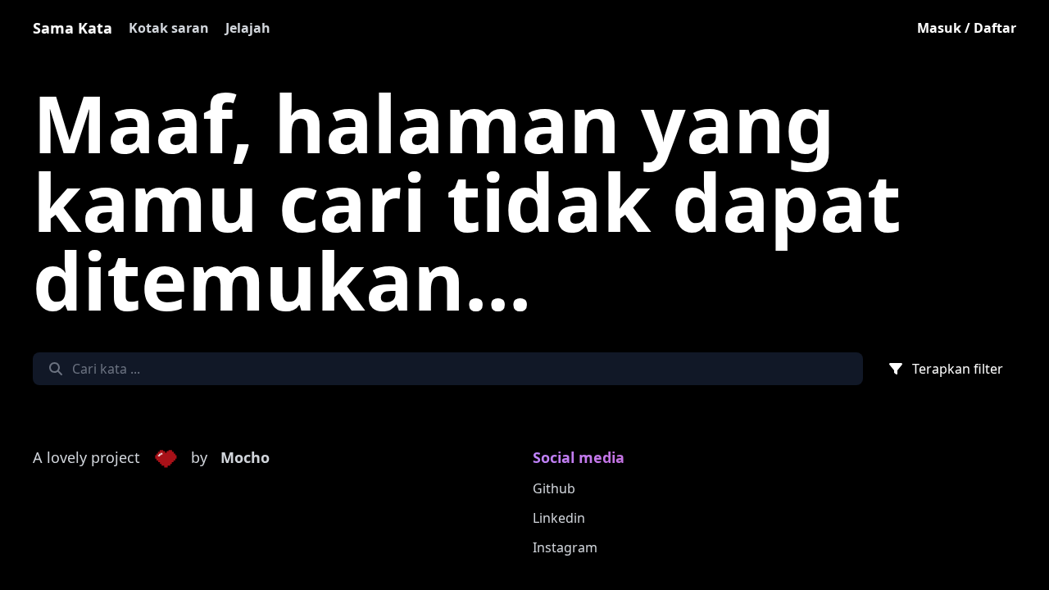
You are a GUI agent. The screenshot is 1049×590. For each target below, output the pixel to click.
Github (554, 488)
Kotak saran (169, 28)
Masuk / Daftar (966, 28)
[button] (165, 458)
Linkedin (559, 518)
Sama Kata (72, 28)
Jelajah (247, 28)
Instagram (565, 547)
